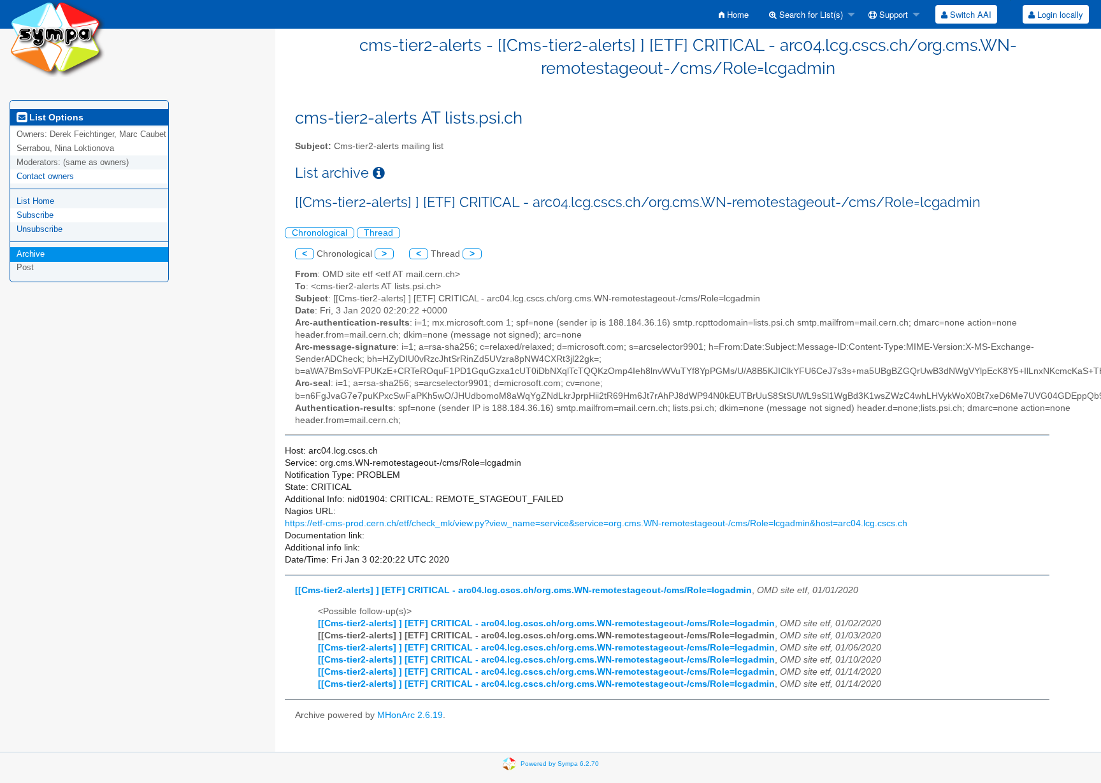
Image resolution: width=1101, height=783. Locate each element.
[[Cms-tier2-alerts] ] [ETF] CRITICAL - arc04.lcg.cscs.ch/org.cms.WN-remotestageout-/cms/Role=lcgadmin (523, 590)
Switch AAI (969, 14)
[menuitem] (734, 14)
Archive (31, 254)
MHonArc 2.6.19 (410, 715)
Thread (378, 233)
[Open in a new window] (379, 173)
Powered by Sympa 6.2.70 (560, 762)
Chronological (319, 233)
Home (736, 14)
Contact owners (45, 176)
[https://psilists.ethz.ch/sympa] (57, 38)
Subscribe (35, 215)
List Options (55, 117)
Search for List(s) (810, 14)
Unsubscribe (39, 229)
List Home (35, 201)
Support (892, 14)
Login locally (1059, 14)
